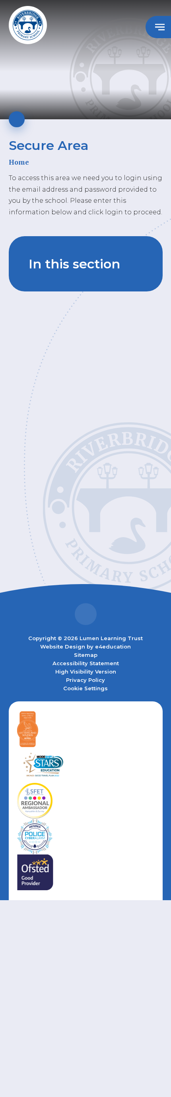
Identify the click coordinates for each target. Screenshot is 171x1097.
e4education (113, 646)
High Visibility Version (85, 671)
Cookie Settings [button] (85, 688)
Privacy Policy (85, 680)
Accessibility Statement (85, 663)
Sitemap (85, 655)
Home (19, 162)
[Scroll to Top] (86, 614)
